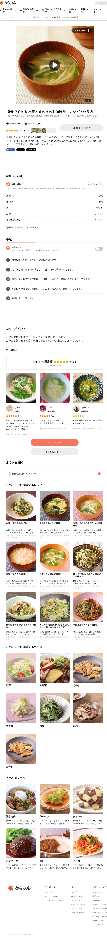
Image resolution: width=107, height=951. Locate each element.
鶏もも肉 (11, 816)
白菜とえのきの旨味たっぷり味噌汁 (87, 524)
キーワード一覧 (77, 912)
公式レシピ (72, 10)
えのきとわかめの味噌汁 (51, 523)
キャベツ (44, 816)
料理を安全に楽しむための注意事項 (23, 227)
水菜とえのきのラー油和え (85, 624)
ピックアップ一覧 (78, 904)
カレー (43, 860)
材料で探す (49, 892)
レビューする (54, 442)
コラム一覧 (75, 900)
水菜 (8, 195)
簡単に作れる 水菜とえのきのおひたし (21, 625)
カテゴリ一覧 (76, 908)
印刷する (32, 149)
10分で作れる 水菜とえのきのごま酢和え (87, 575)
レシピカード (98, 10)
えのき (9, 201)
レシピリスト (76, 896)
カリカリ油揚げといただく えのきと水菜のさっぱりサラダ (54, 625)
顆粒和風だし (13, 219)
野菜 (8, 685)
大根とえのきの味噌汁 (16, 574)
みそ (8, 213)
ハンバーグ (12, 860)
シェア (11, 149)
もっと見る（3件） (55, 451)
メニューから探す (52, 896)
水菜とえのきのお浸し (16, 523)
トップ (74, 892)
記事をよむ (85, 10)
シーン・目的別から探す (55, 900)
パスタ (76, 860)
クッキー (78, 816)
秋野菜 (43, 685)
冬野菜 (9, 725)
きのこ (76, 725)
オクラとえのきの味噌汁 (51, 574)
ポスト (22, 149)
